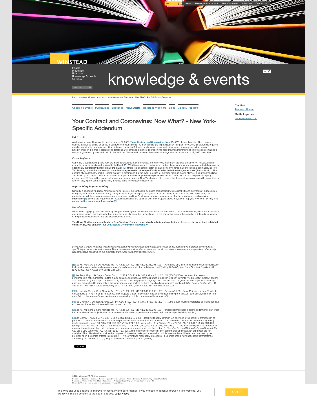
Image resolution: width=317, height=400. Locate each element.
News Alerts (101, 97)
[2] (102, 173)
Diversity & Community (206, 3)
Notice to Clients (79, 383)
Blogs (172, 107)
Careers (77, 79)
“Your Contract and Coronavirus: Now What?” (154, 142)
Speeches (117, 107)
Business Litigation (244, 109)
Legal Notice (121, 393)
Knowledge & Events (84, 76)
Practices (77, 73)
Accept (237, 392)
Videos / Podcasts (188, 107)
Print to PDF (265, 71)
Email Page (269, 71)
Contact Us (261, 3)
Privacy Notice (118, 383)
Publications (102, 107)
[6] (115, 201)
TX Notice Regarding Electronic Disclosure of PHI (133, 381)
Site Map (97, 381)
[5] (85, 198)
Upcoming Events (82, 107)
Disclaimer (107, 381)
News (188, 3)
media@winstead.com (246, 118)
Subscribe (247, 3)
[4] (151, 180)
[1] (124, 168)
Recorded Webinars (154, 107)
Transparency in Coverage (99, 383)
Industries (78, 70)
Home (74, 97)
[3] (86, 178)
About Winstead (230, 3)
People (76, 68)
